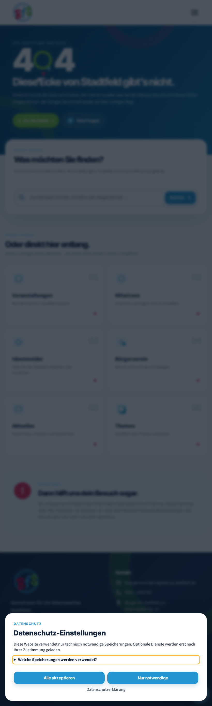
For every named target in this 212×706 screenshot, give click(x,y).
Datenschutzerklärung (106, 689)
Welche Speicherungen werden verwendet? (57, 660)
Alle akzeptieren (59, 677)
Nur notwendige (153, 677)
